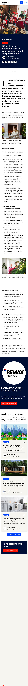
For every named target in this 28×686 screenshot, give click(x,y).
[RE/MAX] (4, 2)
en (24, 2)
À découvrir (5, 42)
